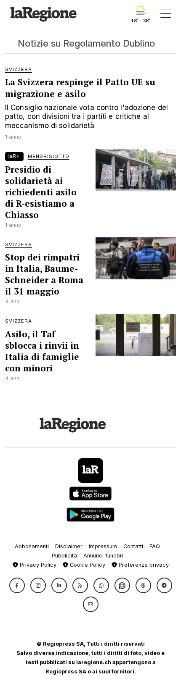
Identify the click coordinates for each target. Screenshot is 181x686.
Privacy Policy (37, 565)
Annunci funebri (103, 555)
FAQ (154, 546)
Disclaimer (69, 546)
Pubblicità (64, 555)
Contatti (133, 546)
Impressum (103, 546)
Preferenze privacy (143, 565)
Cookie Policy (86, 565)
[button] (17, 585)
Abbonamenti (32, 546)
